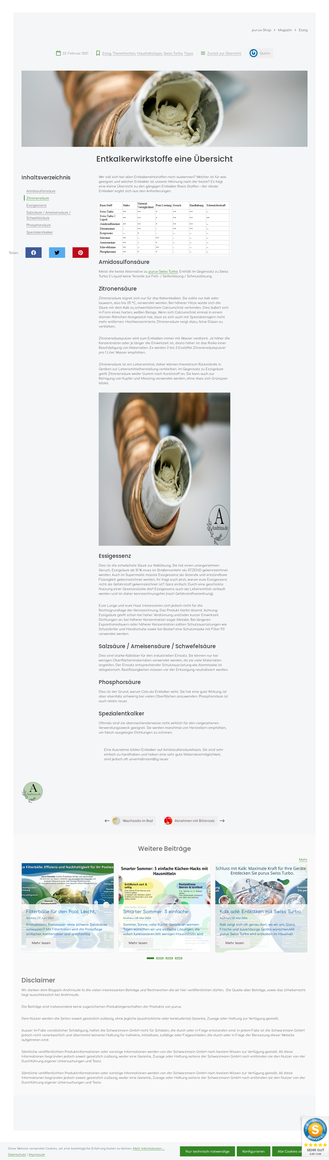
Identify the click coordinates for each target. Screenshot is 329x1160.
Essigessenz (36, 205)
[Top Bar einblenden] (303, 6)
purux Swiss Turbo (163, 271)
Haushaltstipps (149, 53)
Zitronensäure (37, 198)
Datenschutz (17, 1154)
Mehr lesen (41, 943)
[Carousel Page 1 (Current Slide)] (150, 958)
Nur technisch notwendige (207, 1151)
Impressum (37, 1154)
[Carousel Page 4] (178, 958)
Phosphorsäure (38, 225)
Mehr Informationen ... (148, 1148)
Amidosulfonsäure (41, 191)
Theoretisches (124, 53)
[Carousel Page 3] (169, 958)
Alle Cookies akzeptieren (298, 1151)
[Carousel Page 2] (159, 958)
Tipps (188, 53)
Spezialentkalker (39, 232)
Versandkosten (195, 1137)
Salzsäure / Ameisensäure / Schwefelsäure (48, 215)
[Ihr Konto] (282, 6)
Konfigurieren (253, 1151)
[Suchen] (263, 6)
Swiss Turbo (173, 53)
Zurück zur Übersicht (224, 53)
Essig (106, 53)
